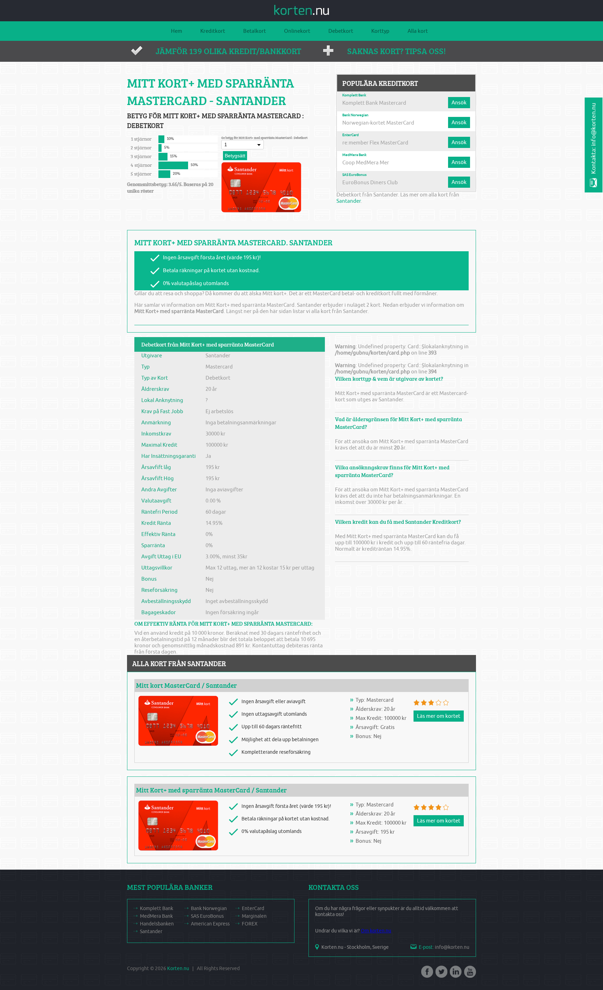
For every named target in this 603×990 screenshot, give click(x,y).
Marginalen (254, 916)
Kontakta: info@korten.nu (593, 138)
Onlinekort (297, 31)
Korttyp (380, 31)
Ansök (459, 102)
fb (426, 974)
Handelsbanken (157, 924)
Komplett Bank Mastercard (374, 103)
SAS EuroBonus (354, 175)
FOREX (250, 924)
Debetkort (340, 31)
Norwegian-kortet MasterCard (378, 123)
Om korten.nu (376, 931)
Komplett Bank (354, 95)
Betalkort (254, 31)
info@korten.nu (452, 947)
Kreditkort (212, 31)
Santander (348, 201)
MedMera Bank (354, 155)
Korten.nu (178, 969)
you (469, 974)
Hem (176, 31)
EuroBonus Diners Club (370, 182)
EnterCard (350, 135)
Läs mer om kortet (438, 716)
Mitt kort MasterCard (168, 685)
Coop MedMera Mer (365, 162)
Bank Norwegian (355, 115)
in (455, 974)
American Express (210, 924)
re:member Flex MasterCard (375, 143)
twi (441, 974)
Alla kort (418, 31)
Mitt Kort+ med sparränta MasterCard (193, 790)
